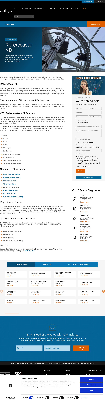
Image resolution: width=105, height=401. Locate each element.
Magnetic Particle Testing (11, 178)
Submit (80, 171)
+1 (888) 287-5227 (88, 1)
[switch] (47, 397)
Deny (91, 390)
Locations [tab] (47, 264)
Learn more (84, 202)
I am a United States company (85, 142)
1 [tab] (12, 314)
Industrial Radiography (10, 190)
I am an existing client (83, 122)
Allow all (91, 379)
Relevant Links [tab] (21, 264)
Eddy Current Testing (10, 181)
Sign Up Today (81, 348)
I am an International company (85, 144)
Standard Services (95, 147)
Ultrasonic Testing (9, 193)
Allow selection (91, 385)
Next (103, 291)
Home (45, 374)
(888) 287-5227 (30, 251)
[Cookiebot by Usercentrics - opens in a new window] (10, 398)
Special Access (11, 39)
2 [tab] (26, 314)
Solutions (9, 24)
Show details (85, 397)
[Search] (32, 16)
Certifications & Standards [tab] (78, 264)
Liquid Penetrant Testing (11, 174)
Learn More (9, 276)
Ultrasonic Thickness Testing (13, 197)
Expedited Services (82, 147)
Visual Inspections (9, 184)
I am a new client (81, 121)
